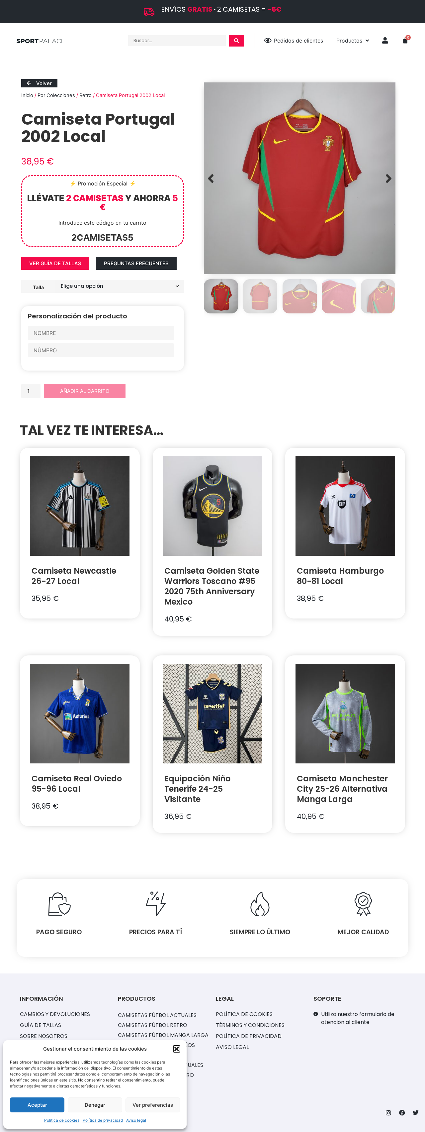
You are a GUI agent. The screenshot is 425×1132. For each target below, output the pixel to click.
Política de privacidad (103, 1120)
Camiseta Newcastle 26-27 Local (74, 576)
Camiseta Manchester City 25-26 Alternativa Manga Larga (342, 789)
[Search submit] (236, 41)
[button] (176, 1049)
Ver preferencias (152, 1105)
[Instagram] (388, 1113)
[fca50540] (299, 178)
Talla (38, 287)
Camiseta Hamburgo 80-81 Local (340, 576)
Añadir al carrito (84, 391)
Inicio (27, 95)
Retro (85, 95)
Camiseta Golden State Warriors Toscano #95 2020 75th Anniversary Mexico (211, 586)
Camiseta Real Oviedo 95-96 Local (77, 783)
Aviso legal (136, 1120)
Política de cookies (61, 1120)
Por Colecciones (56, 95)
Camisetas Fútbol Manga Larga (163, 1035)
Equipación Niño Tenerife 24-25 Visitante (197, 789)
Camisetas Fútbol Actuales (157, 1015)
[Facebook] (402, 1113)
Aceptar (37, 1105)
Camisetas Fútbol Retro (152, 1025)
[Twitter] (416, 1113)
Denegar (95, 1105)
